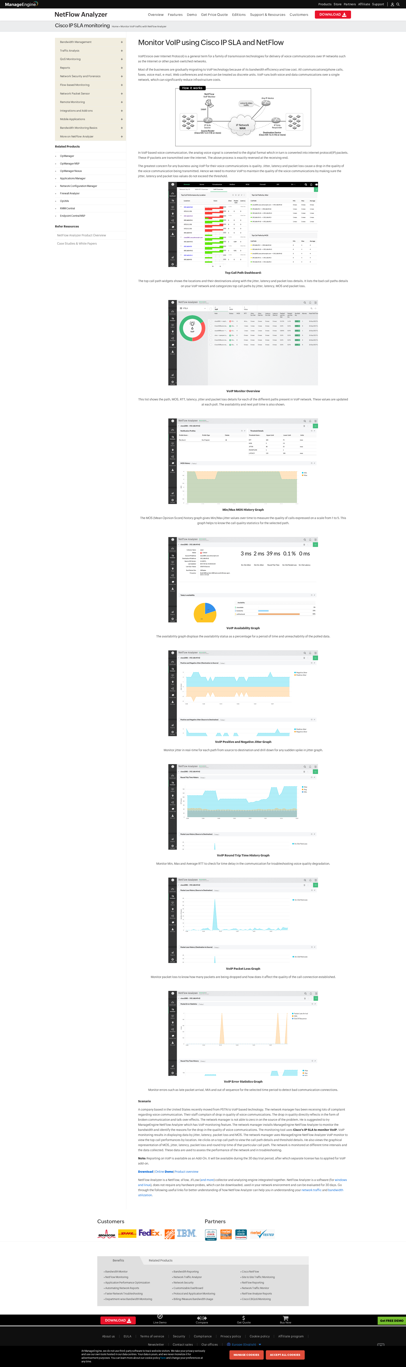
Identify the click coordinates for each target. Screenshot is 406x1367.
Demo (192, 15)
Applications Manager (72, 178)
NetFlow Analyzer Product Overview (81, 235)
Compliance (203, 1336)
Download (331, 14)
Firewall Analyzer (70, 193)
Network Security (183, 1282)
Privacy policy (231, 1336)
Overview (156, 15)
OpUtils (64, 201)
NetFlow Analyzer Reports (257, 1293)
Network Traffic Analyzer (188, 1277)
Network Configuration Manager (78, 186)
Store (338, 4)
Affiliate (364, 4)
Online (164, 1171)
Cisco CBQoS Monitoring (256, 1299)
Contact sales (183, 1344)
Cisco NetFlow (250, 1271)
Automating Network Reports (122, 1288)
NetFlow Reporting (253, 1282)
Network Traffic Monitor (255, 1288)
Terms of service (152, 1336)
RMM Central (67, 208)
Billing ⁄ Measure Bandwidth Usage (193, 1299)
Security (179, 1336)
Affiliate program (291, 1336)
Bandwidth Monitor (116, 1271)
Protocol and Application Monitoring (194, 1293)
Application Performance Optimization (127, 1282)
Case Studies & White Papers (77, 243)
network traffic (312, 1190)
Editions (239, 15)
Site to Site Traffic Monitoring (258, 1277)
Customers (299, 15)
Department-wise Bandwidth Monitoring (128, 1299)
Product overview (186, 1171)
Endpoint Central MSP (72, 215)
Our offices (210, 1344)
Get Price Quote (214, 15)
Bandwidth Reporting (186, 1271)
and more (207, 1180)
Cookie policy (260, 1336)
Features (175, 15)
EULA (128, 1336)
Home (115, 26)
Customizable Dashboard (188, 1288)
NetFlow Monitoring (116, 1277)
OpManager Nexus (71, 171)
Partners (350, 4)
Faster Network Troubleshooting (124, 1293)
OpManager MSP (70, 163)
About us (108, 1336)
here (163, 1357)
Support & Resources (268, 15)
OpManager (67, 156)
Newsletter (156, 1344)
